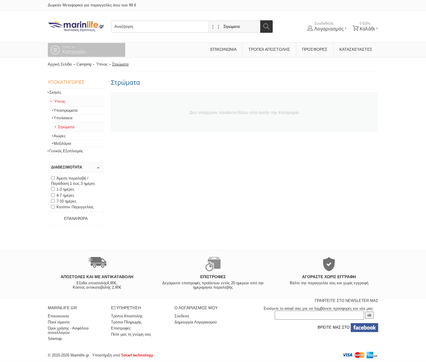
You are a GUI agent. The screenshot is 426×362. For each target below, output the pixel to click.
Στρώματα (66, 127)
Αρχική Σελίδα (60, 64)
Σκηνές (55, 92)
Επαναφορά (76, 218)
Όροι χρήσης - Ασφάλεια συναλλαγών (68, 330)
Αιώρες (59, 136)
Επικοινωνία (223, 49)
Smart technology (137, 355)
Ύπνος (102, 64)
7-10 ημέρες (66, 201)
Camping (84, 64)
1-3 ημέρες (65, 189)
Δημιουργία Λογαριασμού (195, 322)
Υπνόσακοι (63, 118)
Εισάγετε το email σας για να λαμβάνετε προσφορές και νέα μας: (319, 308)
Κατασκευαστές (355, 49)
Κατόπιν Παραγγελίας (75, 207)
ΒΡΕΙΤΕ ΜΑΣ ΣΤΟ (333, 327)
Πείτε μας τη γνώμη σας (131, 334)
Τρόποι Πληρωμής (126, 322)
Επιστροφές (121, 328)
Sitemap (55, 338)
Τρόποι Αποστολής (269, 49)
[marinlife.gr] (76, 25)
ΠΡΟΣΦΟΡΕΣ (314, 49)
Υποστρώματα (66, 110)
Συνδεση (181, 316)
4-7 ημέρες (65, 195)
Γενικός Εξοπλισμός (66, 151)
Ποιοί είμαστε (59, 322)
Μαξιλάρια (62, 143)
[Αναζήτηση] (266, 26)
